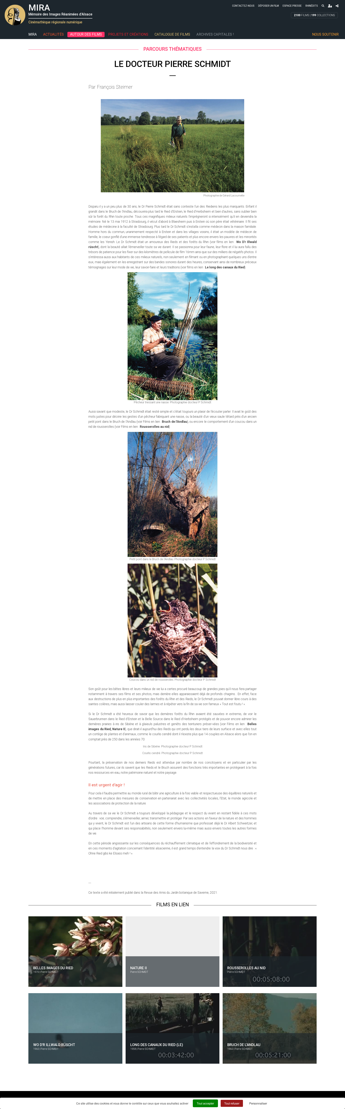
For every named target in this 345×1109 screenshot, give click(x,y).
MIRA (32, 34)
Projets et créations (128, 34)
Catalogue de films (172, 34)
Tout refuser (231, 1103)
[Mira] (4, 34)
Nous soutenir (325, 34)
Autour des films (86, 34)
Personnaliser (258, 1103)
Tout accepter (205, 1103)
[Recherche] (323, 6)
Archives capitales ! (215, 34)
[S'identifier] (330, 5)
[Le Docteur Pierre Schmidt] (172, 145)
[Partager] (337, 5)
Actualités (53, 34)
